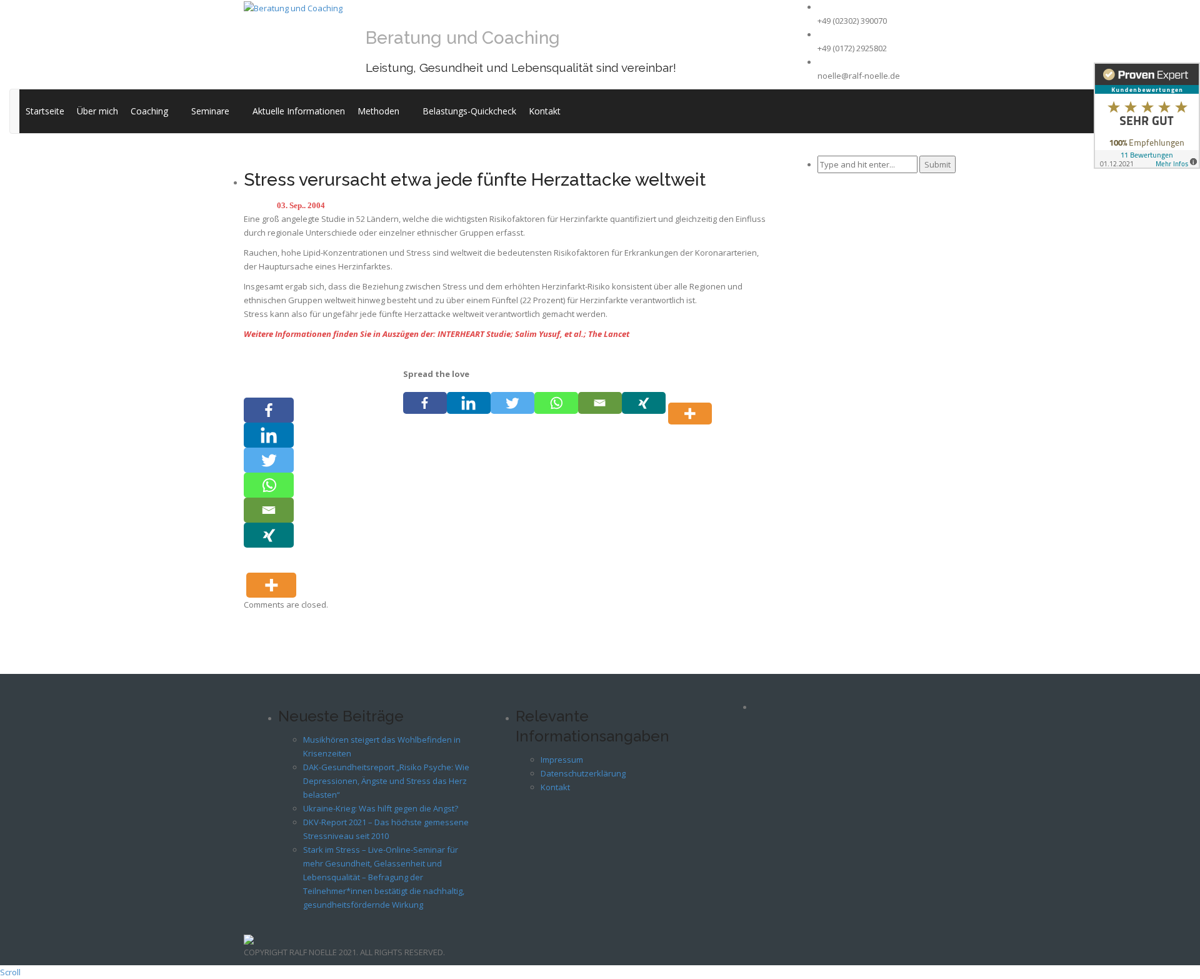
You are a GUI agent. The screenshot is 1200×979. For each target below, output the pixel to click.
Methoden (378, 111)
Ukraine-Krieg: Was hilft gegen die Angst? (380, 808)
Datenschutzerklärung (583, 773)
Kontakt (545, 111)
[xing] (644, 403)
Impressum (562, 759)
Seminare (210, 111)
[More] (692, 402)
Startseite (45, 111)
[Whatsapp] (556, 403)
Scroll (10, 972)
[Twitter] (512, 403)
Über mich (97, 111)
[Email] (600, 403)
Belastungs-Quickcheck (469, 111)
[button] (173, 111)
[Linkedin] (469, 403)
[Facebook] (425, 403)
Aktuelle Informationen (298, 111)
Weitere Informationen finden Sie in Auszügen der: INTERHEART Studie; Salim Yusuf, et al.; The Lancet (436, 333)
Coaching (149, 111)
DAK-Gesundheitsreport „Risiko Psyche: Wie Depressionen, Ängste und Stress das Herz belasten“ (386, 780)
